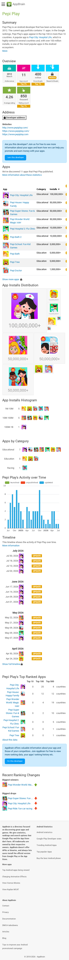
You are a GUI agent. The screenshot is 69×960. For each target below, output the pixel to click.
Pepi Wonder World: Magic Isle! (12, 702)
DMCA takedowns (10, 925)
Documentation (9, 919)
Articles (5, 932)
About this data (9, 739)
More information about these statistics (22, 175)
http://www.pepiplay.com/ (15, 127)
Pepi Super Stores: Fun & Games (12, 713)
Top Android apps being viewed (15, 870)
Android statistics (44, 832)
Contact (5, 906)
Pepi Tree (14, 735)
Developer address (15, 117)
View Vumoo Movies (11, 883)
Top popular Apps (44, 852)
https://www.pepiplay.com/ (15, 131)
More (4, 51)
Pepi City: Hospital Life (40, 37)
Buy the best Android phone (49, 858)
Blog (4, 938)
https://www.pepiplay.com (15, 134)
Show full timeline (11, 664)
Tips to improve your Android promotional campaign (15, 947)
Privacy (5, 912)
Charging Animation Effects (14, 877)
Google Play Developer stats (49, 839)
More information (10, 545)
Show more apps (10, 279)
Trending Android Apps (47, 845)
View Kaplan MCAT (10, 889)
